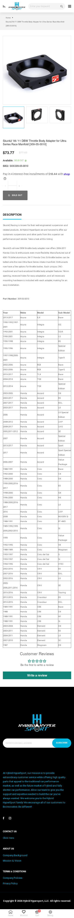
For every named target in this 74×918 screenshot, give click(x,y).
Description (12, 214)
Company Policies (12, 877)
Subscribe (61, 743)
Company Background (15, 855)
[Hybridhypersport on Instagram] (10, 818)
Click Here (8, 837)
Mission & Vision (12, 860)
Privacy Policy (10, 883)
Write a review (37, 675)
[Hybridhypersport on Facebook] (3, 818)
